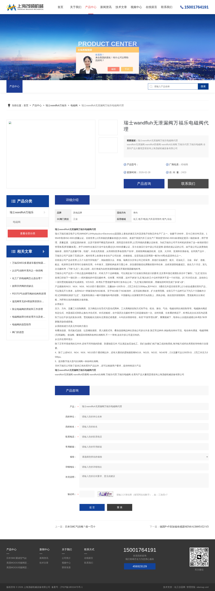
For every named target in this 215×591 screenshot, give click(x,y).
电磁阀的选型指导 (21, 324)
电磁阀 (74, 105)
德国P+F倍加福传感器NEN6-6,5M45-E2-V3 (184, 526)
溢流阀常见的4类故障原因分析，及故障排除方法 (29, 301)
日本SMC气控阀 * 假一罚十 (80, 526)
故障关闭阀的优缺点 (22, 286)
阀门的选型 (18, 332)
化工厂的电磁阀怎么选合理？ (27, 278)
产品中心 (90, 7)
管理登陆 (191, 587)
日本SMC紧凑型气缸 (16, 558)
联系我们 (166, 7)
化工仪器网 (179, 587)
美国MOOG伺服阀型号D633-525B (18, 562)
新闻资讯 (106, 7)
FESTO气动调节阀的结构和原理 (29, 293)
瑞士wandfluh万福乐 (56, 105)
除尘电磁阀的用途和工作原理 (27, 309)
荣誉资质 (66, 567)
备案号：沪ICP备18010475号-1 (67, 587)
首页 (60, 7)
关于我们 (75, 7)
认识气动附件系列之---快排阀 (27, 270)
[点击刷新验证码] (105, 494)
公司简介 (66, 558)
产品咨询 (144, 184)
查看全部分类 (27, 233)
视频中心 (136, 7)
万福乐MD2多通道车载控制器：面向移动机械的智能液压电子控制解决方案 (29, 262)
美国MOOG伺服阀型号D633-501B (18, 567)
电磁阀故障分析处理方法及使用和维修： (29, 316)
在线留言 (151, 7)
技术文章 (121, 7)
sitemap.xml (203, 587)
